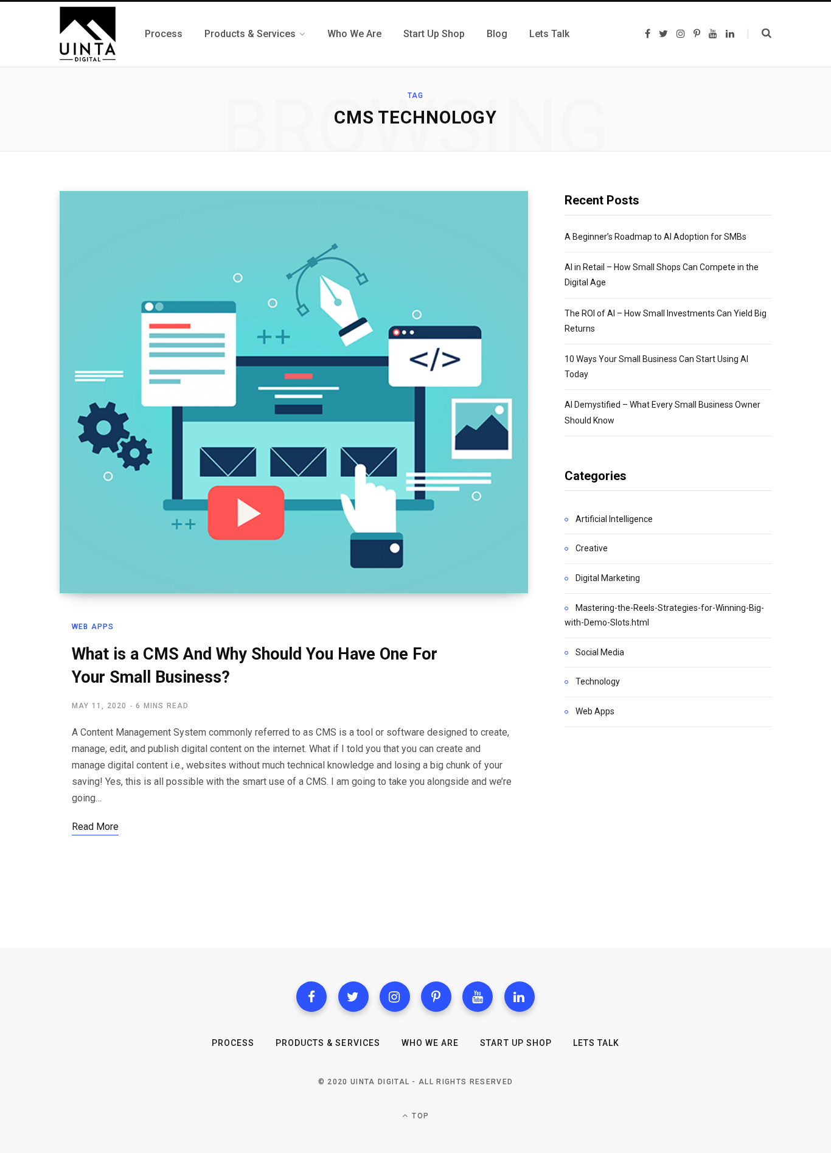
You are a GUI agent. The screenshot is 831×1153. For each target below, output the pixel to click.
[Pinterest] (436, 996)
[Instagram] (395, 996)
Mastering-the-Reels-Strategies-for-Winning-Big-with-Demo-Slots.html (664, 615)
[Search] (759, 33)
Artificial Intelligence (614, 519)
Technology (597, 681)
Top (419, 1116)
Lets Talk (596, 1043)
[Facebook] (311, 996)
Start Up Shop (516, 1043)
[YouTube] (477, 996)
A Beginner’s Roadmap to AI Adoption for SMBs (655, 237)
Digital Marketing (607, 578)
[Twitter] (353, 996)
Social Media (599, 652)
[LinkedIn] (519, 996)
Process (233, 1043)
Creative (591, 548)
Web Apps (93, 626)
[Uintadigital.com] (88, 34)
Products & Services (328, 1043)
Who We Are (430, 1043)
